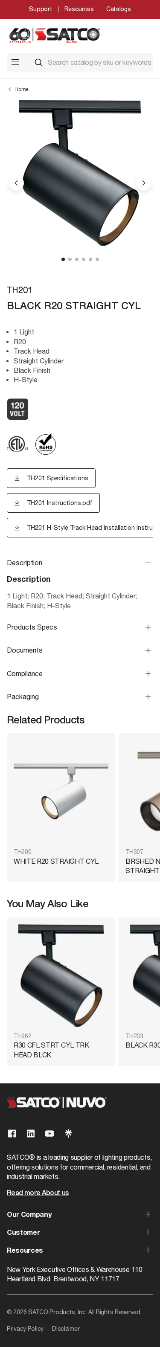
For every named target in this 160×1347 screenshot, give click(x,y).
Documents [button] (25, 650)
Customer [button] (23, 1233)
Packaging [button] (23, 696)
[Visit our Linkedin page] (31, 1133)
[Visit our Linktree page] (68, 1133)
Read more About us (37, 1193)
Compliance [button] (25, 673)
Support (40, 9)
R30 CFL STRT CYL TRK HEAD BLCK (51, 1049)
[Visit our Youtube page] (49, 1133)
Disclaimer (65, 1328)
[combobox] (90, 62)
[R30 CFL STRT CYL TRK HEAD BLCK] (61, 975)
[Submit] (38, 62)
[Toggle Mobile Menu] (15, 62)
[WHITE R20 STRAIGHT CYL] (61, 791)
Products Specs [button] (32, 627)
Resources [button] (25, 1251)
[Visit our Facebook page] (12, 1133)
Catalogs (118, 9)
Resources (78, 9)
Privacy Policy (25, 1328)
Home (22, 89)
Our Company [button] (29, 1215)
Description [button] (24, 562)
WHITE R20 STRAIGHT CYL (56, 861)
